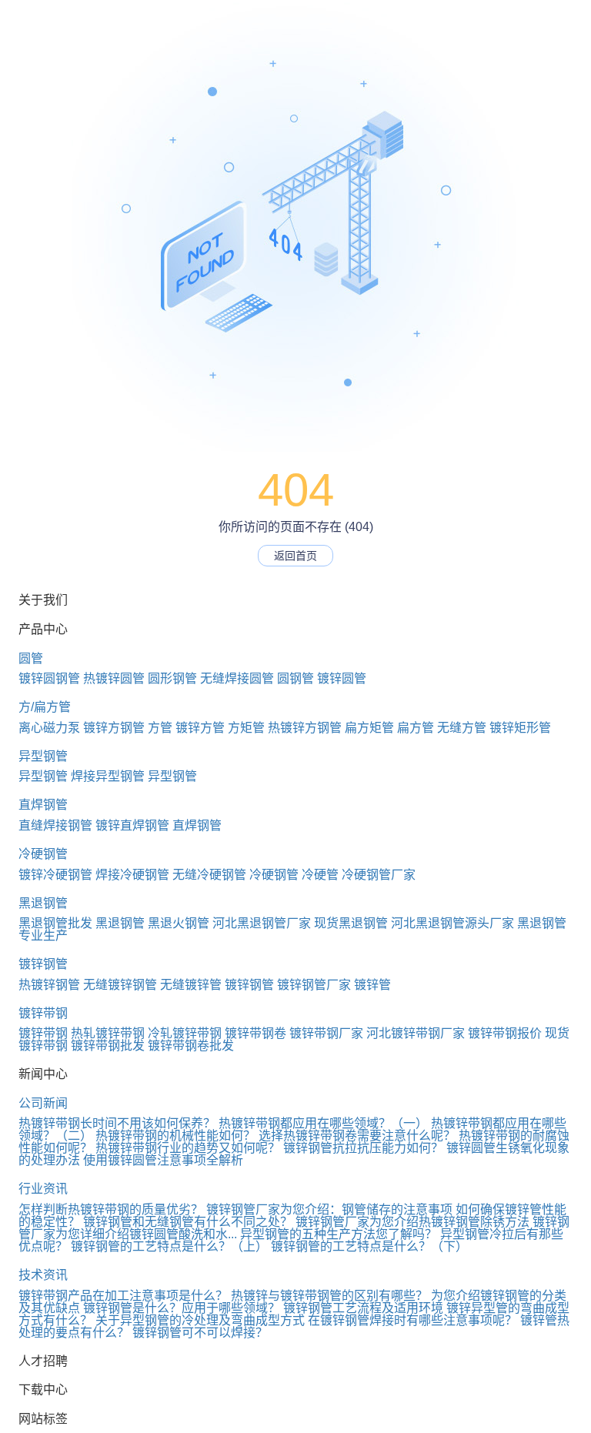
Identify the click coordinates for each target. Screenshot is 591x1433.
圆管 (30, 658)
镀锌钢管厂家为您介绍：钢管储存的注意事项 (329, 1209)
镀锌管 (372, 984)
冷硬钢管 (43, 853)
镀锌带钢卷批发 (191, 1045)
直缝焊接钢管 (55, 825)
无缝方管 (461, 727)
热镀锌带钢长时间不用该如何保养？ (116, 1123)
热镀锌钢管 (49, 984)
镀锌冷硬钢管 (55, 874)
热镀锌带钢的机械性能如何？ (175, 1135)
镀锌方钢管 (114, 727)
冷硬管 (320, 874)
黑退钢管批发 (55, 923)
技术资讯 (43, 1274)
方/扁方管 (44, 706)
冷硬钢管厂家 (379, 874)
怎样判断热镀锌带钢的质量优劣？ (110, 1209)
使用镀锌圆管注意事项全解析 (163, 1160)
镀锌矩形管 (520, 727)
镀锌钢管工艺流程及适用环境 (363, 1307)
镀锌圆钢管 (49, 678)
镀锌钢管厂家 (314, 984)
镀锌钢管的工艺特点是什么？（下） (369, 1246)
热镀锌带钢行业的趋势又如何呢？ (187, 1147)
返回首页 (295, 555)
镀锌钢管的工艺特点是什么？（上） (169, 1246)
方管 (160, 727)
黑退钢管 (43, 903)
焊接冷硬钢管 (132, 874)
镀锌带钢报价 (505, 1033)
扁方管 (415, 727)
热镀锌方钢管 (305, 727)
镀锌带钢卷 (255, 1033)
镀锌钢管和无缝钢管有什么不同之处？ (187, 1221)
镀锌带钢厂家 (326, 1033)
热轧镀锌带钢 (108, 1033)
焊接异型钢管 (108, 776)
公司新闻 (43, 1103)
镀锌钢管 (43, 963)
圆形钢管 (172, 678)
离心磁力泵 (49, 727)
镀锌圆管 (341, 678)
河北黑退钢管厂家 (261, 923)
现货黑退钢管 (351, 923)
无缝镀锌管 (191, 984)
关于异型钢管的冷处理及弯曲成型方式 (200, 1320)
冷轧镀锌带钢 (185, 1033)
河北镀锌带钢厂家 (415, 1033)
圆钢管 (295, 678)
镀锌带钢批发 (108, 1045)
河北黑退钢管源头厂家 (452, 923)
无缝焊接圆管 (237, 678)
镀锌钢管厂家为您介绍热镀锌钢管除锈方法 (412, 1221)
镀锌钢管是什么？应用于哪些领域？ (181, 1307)
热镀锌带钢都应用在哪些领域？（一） (323, 1123)
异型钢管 (43, 756)
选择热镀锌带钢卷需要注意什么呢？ (357, 1135)
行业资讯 (43, 1188)
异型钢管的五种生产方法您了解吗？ (338, 1234)
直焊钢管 (43, 804)
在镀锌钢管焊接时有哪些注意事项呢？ (412, 1320)
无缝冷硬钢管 (209, 874)
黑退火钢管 (178, 923)
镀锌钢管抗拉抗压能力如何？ (363, 1147)
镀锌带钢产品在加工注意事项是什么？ (123, 1295)
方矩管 (246, 727)
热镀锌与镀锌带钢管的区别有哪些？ (329, 1295)
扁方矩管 (369, 727)
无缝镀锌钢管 (120, 984)
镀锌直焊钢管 (132, 825)
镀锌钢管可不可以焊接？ (200, 1332)
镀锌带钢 (43, 1013)
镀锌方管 (200, 727)
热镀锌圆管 (114, 678)
